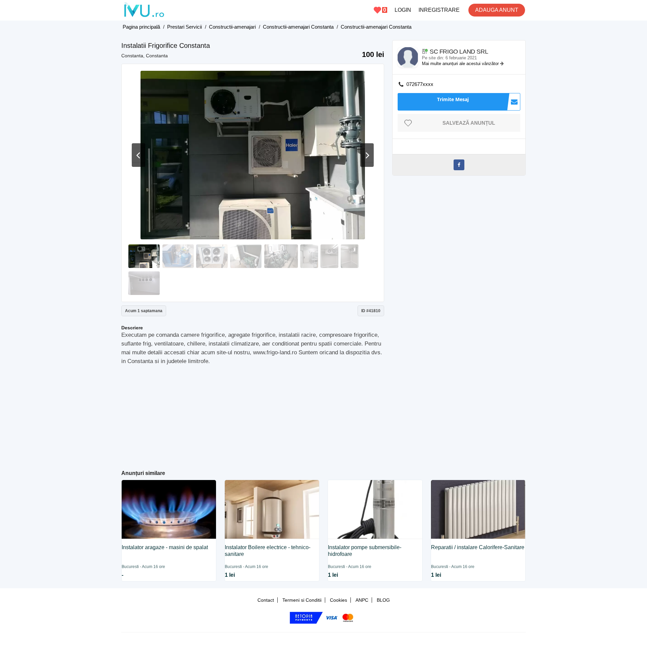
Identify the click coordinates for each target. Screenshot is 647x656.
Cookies (338, 600)
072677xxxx (419, 84)
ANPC (362, 600)
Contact (265, 600)
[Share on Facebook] (459, 164)
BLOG (383, 600)
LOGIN (403, 10)
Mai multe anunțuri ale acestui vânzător (461, 63)
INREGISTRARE (439, 10)
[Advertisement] (253, 414)
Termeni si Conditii (301, 600)
